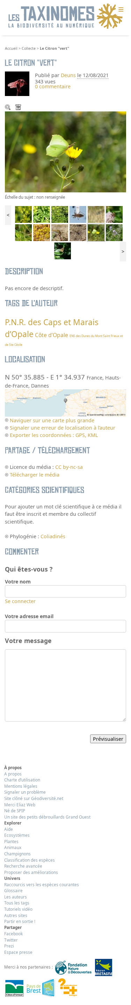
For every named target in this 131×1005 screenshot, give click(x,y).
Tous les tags (16, 902)
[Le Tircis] (62, 250)
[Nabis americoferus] (78, 213)
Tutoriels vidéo (18, 909)
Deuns (68, 75)
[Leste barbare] (23, 232)
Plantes (11, 841)
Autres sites (15, 915)
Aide (8, 829)
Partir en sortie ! (19, 921)
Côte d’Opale (51, 335)
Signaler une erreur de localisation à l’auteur (62, 427)
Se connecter (20, 601)
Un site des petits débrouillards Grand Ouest (47, 817)
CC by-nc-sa (69, 467)
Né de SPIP (14, 810)
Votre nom (18, 581)
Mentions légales (20, 786)
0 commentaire (53, 86)
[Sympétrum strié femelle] (60, 232)
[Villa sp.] (114, 213)
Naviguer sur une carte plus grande (52, 420)
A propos (13, 774)
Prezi (9, 946)
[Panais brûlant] (23, 213)
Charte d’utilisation (22, 779)
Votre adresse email (29, 616)
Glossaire (13, 890)
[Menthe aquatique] (114, 232)
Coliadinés (53, 536)
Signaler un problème (25, 792)
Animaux (12, 847)
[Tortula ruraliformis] (41, 232)
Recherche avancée (23, 866)
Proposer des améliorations (31, 872)
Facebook (13, 933)
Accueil (11, 48)
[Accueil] (65, 16)
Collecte (29, 48)
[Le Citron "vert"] (96, 232)
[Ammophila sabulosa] (78, 232)
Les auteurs (15, 897)
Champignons (17, 853)
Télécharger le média (18, 107)
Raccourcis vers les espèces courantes (41, 884)
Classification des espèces (29, 860)
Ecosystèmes (17, 835)
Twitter (11, 940)
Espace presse (18, 952)
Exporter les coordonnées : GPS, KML (54, 435)
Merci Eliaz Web (19, 804)
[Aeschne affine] (96, 213)
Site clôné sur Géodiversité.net (33, 798)
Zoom (8, 107)
